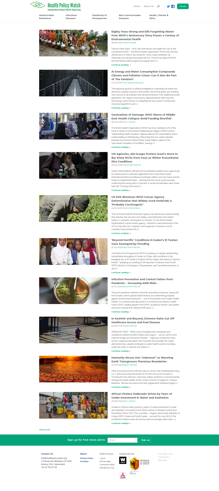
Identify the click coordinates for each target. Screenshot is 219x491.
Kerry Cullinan (129, 122)
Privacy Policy (86, 458)
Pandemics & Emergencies (99, 17)
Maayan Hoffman (129, 365)
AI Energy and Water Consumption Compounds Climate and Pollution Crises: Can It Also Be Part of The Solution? (144, 75)
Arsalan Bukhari (130, 326)
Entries (105, 461)
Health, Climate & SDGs (158, 17)
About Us (149, 6)
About (83, 454)
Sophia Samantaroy (131, 208)
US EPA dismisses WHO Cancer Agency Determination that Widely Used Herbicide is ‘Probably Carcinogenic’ (141, 200)
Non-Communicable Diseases (130, 17)
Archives (84, 461)
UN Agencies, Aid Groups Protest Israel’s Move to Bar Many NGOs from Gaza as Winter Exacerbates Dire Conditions (145, 157)
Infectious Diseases (71, 17)
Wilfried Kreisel (129, 43)
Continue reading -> (121, 65)
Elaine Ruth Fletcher (132, 165)
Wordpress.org (107, 468)
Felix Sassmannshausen (133, 83)
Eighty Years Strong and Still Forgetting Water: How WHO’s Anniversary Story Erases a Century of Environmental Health (145, 35)
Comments (107, 464)
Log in (103, 458)
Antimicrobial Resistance (46, 17)
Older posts (44, 430)
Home (137, 6)
